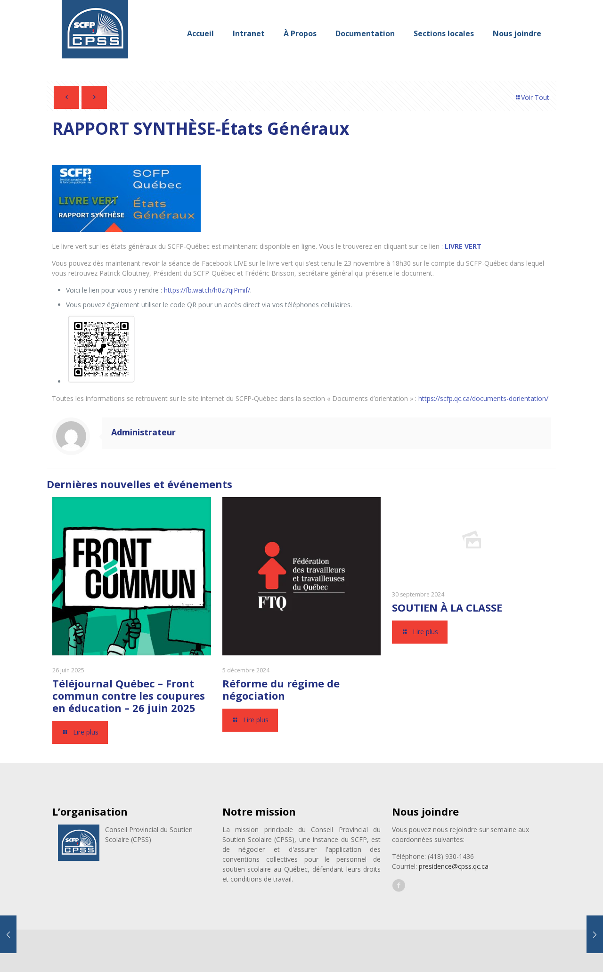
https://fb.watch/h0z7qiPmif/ (207, 290)
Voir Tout (535, 97)
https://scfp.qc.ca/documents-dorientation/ (483, 398)
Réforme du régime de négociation (281, 689)
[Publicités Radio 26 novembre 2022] (8, 934)
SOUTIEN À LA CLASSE (447, 607)
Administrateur (143, 432)
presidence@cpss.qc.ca (454, 866)
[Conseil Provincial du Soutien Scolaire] (95, 33)
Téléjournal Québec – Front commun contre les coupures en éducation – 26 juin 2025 (128, 695)
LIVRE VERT (463, 246)
